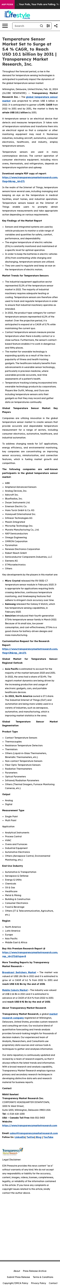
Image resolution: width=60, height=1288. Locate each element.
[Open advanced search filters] (48, 26)
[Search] (41, 26)
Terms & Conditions (43, 1277)
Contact (53, 1283)
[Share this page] (56, 26)
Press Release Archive (34, 1271)
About (17, 1271)
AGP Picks (7, 4)
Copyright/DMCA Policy (15, 1283)
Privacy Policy (38, 1283)
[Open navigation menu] (5, 26)
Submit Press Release (18, 1277)
